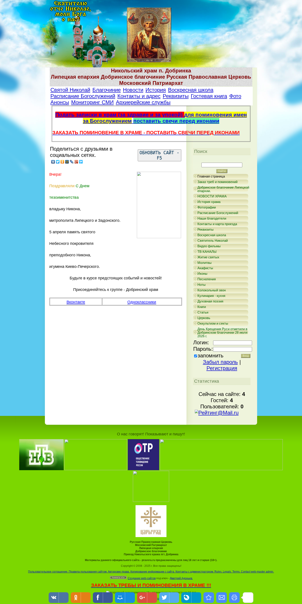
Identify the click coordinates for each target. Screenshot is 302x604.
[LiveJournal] (71, 162)
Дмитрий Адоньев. (181, 578)
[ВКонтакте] (53, 162)
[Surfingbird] (81, 162)
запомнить (211, 356)
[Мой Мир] (67, 162)
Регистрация (221, 368)
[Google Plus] (76, 162)
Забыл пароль (220, 362)
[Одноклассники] (62, 162)
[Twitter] (57, 162)
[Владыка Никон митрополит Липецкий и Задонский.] (208, 597)
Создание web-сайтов (142, 578)
